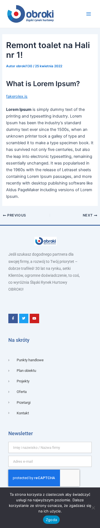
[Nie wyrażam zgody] (93, 507)
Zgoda (51, 519)
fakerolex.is (17, 96)
